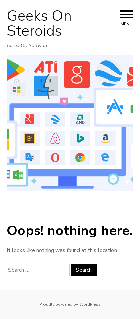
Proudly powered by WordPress (70, 304)
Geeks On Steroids (39, 23)
